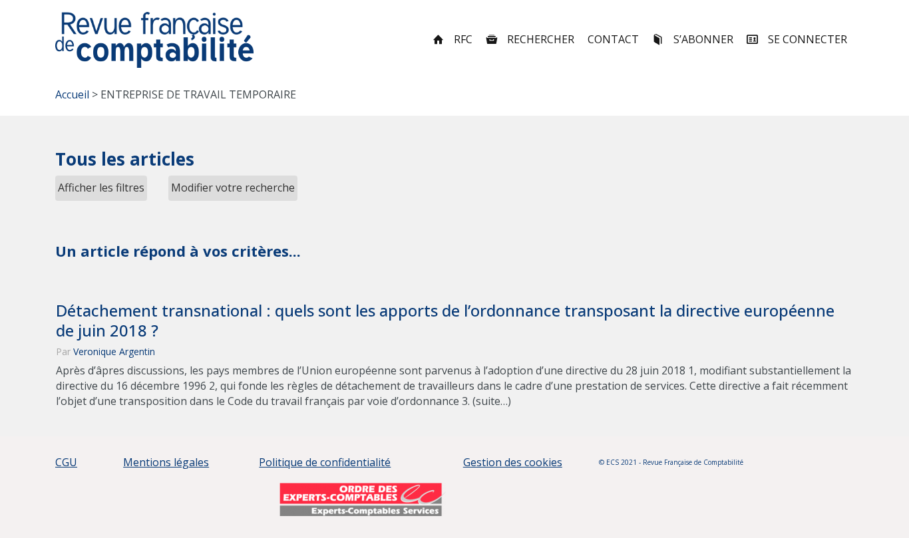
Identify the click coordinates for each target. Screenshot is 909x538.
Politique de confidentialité (325, 462)
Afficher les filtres (101, 187)
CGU (66, 462)
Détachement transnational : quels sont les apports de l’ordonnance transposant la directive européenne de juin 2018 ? (445, 320)
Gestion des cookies (512, 462)
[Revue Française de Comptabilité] (154, 40)
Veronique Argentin (114, 351)
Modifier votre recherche (233, 187)
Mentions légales (166, 462)
